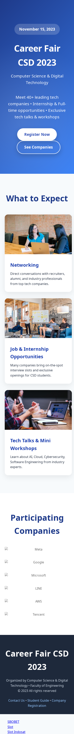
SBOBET (13, 722)
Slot (10, 727)
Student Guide (38, 700)
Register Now (37, 134)
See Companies (38, 147)
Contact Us (16, 700)
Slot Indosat (16, 732)
